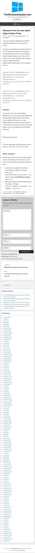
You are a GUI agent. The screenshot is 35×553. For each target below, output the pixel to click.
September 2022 (8, 405)
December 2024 (8, 354)
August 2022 (7, 406)
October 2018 (7, 492)
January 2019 (7, 487)
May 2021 (6, 434)
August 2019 (7, 474)
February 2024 (7, 373)
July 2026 (6, 319)
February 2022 (7, 418)
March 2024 (7, 371)
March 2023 (7, 393)
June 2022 (6, 410)
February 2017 (7, 530)
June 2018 (6, 500)
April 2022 (6, 414)
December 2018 (8, 488)
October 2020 (7, 447)
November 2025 (8, 334)
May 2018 (6, 502)
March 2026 (7, 326)
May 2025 (6, 345)
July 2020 (6, 453)
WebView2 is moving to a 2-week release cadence (17, 302)
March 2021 (7, 438)
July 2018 (6, 498)
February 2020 (7, 462)
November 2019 (8, 468)
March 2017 (7, 528)
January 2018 (7, 509)
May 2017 (6, 524)
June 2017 (6, 522)
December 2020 (8, 444)
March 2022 (7, 416)
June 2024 (6, 365)
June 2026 (6, 321)
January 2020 (7, 464)
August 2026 (7, 317)
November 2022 (8, 401)
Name (5, 235)
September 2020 (8, 449)
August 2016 (7, 541)
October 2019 (7, 470)
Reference (8, 172)
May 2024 (6, 367)
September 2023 (8, 382)
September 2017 (8, 516)
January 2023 (7, 397)
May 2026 (6, 323)
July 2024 (6, 364)
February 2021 (7, 440)
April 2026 (6, 324)
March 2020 (7, 460)
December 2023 (8, 377)
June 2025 (6, 343)
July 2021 (6, 431)
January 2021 (7, 442)
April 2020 (6, 459)
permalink (21, 193)
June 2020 (6, 455)
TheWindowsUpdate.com (17, 14)
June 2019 (6, 477)
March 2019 (7, 483)
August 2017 (7, 518)
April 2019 (6, 481)
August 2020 (7, 451)
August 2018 (7, 496)
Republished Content (20, 192)
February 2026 (7, 328)
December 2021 (8, 421)
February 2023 (7, 395)
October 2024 (7, 358)
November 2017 (8, 513)
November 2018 (8, 490)
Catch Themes (22, 550)
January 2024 (7, 375)
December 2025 (8, 332)
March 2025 (7, 349)
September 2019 (8, 472)
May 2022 (6, 412)
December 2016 (8, 533)
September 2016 (8, 539)
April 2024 (6, 369)
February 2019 (7, 485)
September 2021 (8, 427)
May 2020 (6, 457)
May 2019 (6, 479)
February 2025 (7, 351)
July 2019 (6, 475)
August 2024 (7, 362)
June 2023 (6, 388)
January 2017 (7, 531)
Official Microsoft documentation (18, 147)
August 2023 (7, 384)
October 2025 (7, 336)
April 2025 (6, 347)
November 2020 (8, 446)
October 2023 (7, 380)
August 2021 (7, 429)
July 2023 (6, 386)
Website (6, 248)
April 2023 (6, 392)
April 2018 (6, 503)
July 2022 (6, 408)
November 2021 (8, 423)
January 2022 (7, 419)
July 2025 (6, 341)
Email (5, 241)
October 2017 (7, 515)
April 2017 (6, 526)
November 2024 (8, 356)
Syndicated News (20, 36)
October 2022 (7, 403)
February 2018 (7, 507)
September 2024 (8, 360)
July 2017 (6, 520)
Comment (7, 210)
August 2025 (7, 339)
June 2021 (6, 432)
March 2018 (7, 505)
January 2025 (7, 352)
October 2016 (7, 537)
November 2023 (8, 378)
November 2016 (8, 535)
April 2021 (6, 436)
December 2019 (8, 466)
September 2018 (8, 494)
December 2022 (8, 399)
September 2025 (8, 337)
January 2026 (7, 330)
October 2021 (7, 425)
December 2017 (8, 511)
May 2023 (6, 390)
